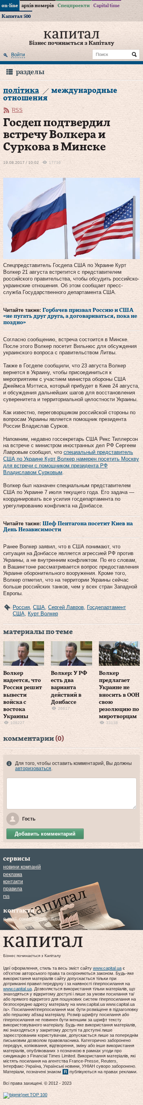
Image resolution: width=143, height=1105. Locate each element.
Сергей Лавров (66, 607)
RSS (17, 110)
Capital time (106, 5)
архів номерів (37, 5)
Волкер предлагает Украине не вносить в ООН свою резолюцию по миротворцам (119, 695)
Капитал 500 (16, 16)
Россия (21, 607)
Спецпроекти (74, 5)
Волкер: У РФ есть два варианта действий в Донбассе (69, 688)
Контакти (13, 881)
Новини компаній (22, 867)
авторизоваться (33, 768)
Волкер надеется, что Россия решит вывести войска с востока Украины (22, 695)
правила (12, 889)
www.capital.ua (107, 968)
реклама (12, 874)
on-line (10, 5)
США (39, 607)
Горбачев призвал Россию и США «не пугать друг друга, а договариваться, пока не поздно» (70, 316)
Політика (21, 90)
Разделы (30, 72)
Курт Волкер (43, 614)
